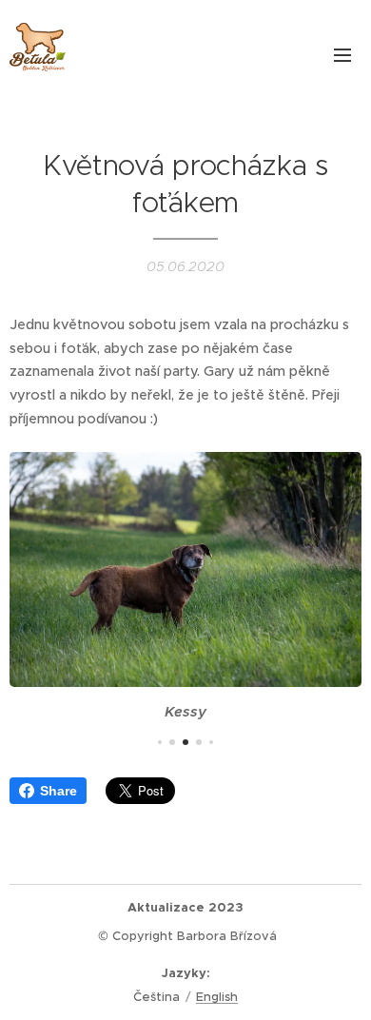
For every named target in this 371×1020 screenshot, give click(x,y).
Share (58, 790)
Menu (342, 54)
